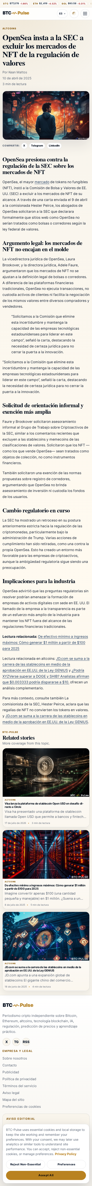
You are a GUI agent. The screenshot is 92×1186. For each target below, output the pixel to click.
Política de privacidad (19, 1079)
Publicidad (10, 1072)
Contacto (9, 1065)
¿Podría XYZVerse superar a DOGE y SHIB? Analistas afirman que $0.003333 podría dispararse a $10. (45, 676)
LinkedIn (54, 145)
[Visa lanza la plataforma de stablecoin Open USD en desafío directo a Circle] (46, 772)
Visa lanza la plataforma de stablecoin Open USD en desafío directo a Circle (44, 805)
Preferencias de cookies (21, 1106)
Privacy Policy (65, 1154)
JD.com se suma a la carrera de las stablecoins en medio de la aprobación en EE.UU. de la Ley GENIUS (46, 664)
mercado (42, 182)
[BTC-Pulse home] (19, 12)
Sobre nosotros (14, 1058)
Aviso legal (10, 1093)
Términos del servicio (19, 1086)
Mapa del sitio (13, 1100)
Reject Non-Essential (25, 1164)
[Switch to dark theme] (74, 13)
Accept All (46, 1175)
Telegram (37, 145)
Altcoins (9, 28)
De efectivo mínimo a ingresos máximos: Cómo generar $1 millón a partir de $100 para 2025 (45, 642)
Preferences (66, 1164)
